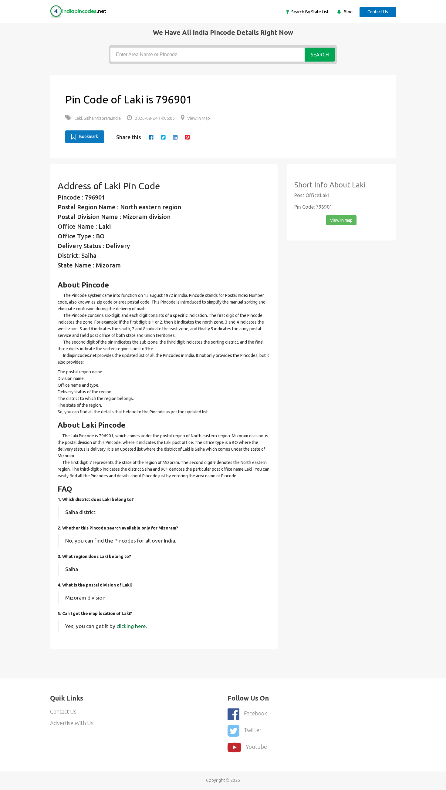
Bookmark (88, 136)
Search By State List (309, 11)
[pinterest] (187, 137)
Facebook (255, 713)
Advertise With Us (71, 723)
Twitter (253, 730)
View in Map (198, 118)
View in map (341, 220)
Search (320, 54)
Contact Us (377, 11)
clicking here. (132, 626)
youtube (256, 747)
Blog (348, 11)
